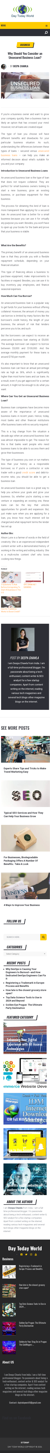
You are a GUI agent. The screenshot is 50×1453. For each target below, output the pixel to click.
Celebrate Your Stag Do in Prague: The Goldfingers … (33, 1343)
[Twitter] (26, 1254)
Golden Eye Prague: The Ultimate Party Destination (32, 1324)
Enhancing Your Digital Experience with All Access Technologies (24, 1044)
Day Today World (25, 1248)
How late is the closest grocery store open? (32, 1286)
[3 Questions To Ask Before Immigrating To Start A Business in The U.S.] (11, 577)
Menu (3, 25)
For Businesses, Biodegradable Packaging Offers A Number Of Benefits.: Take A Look (21, 860)
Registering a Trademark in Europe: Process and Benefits (31, 1268)
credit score (28, 472)
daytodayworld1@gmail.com (29, 1402)
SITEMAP (25, 1443)
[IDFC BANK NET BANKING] (34, 577)
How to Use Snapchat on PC (23, 1152)
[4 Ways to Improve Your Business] (25, 886)
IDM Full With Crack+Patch (25, 1119)
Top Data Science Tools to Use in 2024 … (32, 1305)
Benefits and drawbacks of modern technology (24, 1187)
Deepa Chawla (20, 66)
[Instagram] (31, 1254)
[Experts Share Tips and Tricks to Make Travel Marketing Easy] (25, 749)
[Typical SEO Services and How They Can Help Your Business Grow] (25, 793)
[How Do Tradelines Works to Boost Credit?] (11, 602)
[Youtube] (36, 1254)
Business (25, 45)
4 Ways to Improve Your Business (22, 905)
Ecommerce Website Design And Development (23, 1081)
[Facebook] (22, 1254)
